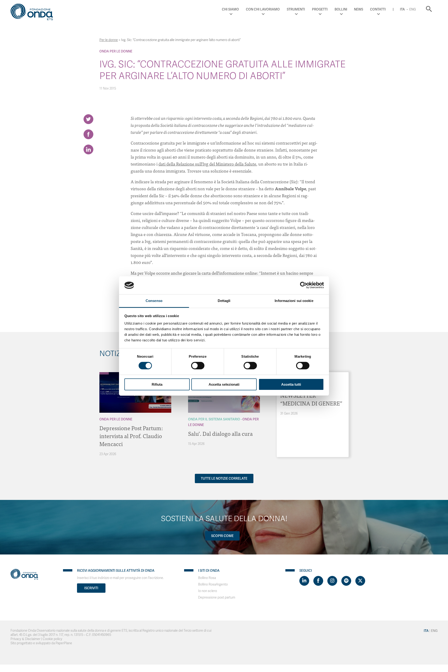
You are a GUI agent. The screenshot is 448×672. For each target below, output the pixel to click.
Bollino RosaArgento (213, 584)
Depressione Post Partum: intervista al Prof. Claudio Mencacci (131, 435)
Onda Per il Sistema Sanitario (214, 419)
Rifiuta (157, 384)
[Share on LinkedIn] (88, 149)
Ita (402, 9)
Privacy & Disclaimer (25, 639)
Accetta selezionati (224, 384)
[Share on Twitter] (88, 119)
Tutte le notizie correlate (224, 478)
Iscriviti (91, 588)
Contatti (378, 9)
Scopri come (222, 536)
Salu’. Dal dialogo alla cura (220, 433)
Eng (412, 9)
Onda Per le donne (115, 51)
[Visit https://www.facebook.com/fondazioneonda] (318, 580)
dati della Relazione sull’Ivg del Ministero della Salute (207, 163)
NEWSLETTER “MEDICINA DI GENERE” (311, 399)
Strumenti (296, 9)
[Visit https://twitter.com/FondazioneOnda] (360, 580)
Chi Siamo (230, 9)
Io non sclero (207, 591)
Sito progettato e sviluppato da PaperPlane (41, 643)
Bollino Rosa (207, 578)
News (358, 9)
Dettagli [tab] (224, 301)
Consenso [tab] (154, 301)
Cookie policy (52, 639)
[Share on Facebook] (88, 134)
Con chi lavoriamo (263, 9)
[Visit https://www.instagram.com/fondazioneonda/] (332, 580)
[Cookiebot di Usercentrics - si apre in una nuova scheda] (303, 285)
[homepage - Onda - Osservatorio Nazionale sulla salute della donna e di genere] (33, 12)
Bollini (341, 9)
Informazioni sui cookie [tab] (294, 301)
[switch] (197, 365)
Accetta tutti (291, 384)
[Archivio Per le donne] (104, 373)
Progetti (320, 9)
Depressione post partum (216, 597)
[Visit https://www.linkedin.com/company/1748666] (304, 580)
